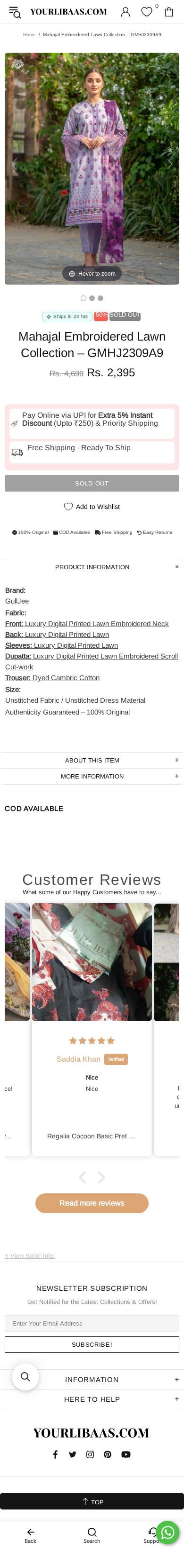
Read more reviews (92, 1203)
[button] (85, 1177)
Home (29, 34)
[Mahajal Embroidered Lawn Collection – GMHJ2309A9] (83, 298)
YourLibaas (69, 11)
